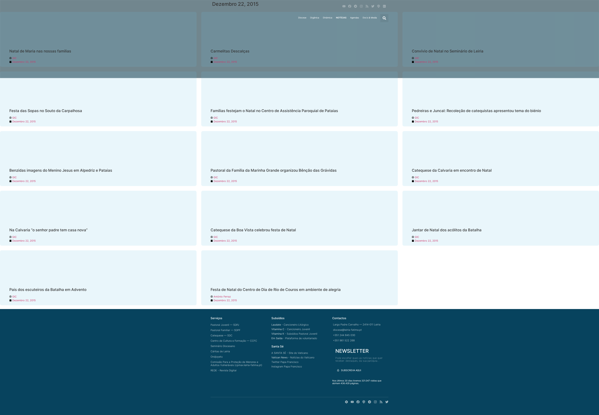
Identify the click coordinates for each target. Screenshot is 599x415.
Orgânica (314, 17)
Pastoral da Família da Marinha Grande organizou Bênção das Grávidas (274, 170)
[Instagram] (361, 6)
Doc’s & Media (370, 17)
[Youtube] (344, 6)
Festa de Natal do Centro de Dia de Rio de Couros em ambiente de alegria (276, 289)
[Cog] (346, 401)
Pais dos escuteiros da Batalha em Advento (47, 289)
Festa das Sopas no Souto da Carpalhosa (45, 110)
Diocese (302, 17)
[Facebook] (349, 6)
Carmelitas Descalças (230, 51)
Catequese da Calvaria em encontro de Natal (452, 170)
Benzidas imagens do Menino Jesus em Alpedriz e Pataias (60, 170)
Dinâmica (327, 17)
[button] (384, 18)
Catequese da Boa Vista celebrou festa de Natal (253, 230)
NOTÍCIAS (341, 17)
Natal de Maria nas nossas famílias (40, 51)
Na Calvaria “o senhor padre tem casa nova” (48, 230)
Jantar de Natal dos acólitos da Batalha (447, 230)
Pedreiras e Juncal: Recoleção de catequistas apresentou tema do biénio (476, 110)
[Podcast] (378, 6)
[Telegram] (355, 6)
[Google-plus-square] (384, 6)
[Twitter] (372, 6)
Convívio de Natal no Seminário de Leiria (447, 51)
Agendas (354, 17)
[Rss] (367, 6)
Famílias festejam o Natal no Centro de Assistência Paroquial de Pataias (274, 110)
